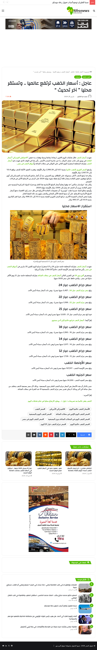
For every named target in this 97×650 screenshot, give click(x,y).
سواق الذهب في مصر (25, 163)
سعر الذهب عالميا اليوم (79, 424)
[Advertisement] (48, 49)
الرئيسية (87, 72)
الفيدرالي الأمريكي (56, 409)
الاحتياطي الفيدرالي (20, 157)
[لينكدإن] (62, 434)
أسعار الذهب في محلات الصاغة (49, 275)
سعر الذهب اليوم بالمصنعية (39, 414)
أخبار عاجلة (79, 72)
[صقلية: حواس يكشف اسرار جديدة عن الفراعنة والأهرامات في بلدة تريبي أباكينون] (85, 630)
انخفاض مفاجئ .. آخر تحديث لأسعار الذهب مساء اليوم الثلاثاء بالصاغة (79, 469)
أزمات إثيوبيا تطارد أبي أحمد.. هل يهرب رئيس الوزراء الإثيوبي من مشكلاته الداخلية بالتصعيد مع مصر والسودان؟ (45, 2)
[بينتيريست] (51, 434)
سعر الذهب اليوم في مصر (32, 419)
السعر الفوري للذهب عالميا (76, 169)
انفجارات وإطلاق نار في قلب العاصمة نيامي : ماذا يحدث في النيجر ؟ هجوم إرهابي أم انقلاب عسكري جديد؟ (41, 586)
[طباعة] (28, 434)
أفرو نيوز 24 (79, 275)
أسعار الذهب (82, 157)
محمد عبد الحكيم (82, 96)
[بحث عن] (94, 11)
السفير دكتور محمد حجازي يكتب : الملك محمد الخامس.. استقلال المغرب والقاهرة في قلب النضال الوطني (42, 596)
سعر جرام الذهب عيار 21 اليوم (53, 424)
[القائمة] (3, 11)
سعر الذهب (39, 409)
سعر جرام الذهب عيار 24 (78, 290)
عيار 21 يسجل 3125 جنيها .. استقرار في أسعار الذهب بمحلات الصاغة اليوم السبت (20, 470)
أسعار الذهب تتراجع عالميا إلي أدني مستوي (68, 320)
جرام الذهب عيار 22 (77, 302)
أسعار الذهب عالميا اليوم (78, 409)
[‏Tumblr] (56, 434)
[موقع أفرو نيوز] (78, 10)
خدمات (77, 77)
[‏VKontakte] (39, 434)
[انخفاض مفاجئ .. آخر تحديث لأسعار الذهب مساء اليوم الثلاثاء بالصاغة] (78, 458)
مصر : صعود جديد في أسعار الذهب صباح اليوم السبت (49, 469)
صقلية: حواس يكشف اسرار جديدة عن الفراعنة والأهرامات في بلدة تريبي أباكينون (48, 626)
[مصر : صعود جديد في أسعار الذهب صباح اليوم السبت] (48, 458)
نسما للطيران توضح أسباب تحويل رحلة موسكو (60, 605)
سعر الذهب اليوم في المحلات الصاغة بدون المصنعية (68, 419)
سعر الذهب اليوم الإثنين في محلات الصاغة (72, 414)
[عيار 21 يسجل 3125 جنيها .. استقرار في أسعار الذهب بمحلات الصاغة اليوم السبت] (18, 458)
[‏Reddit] (45, 434)
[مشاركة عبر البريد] (34, 434)
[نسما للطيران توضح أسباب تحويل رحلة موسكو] (85, 609)
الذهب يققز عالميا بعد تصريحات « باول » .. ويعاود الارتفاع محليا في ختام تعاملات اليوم (60, 401)
